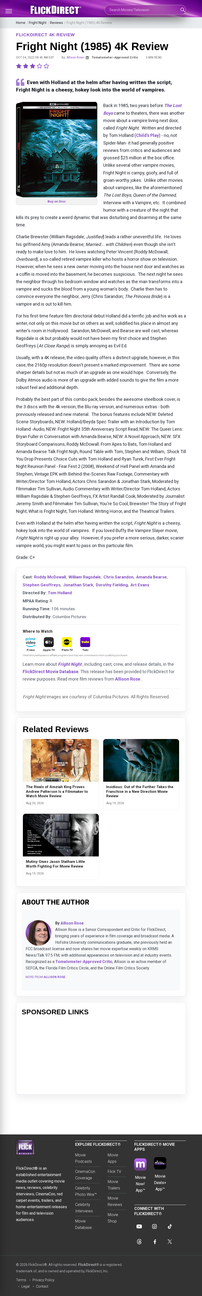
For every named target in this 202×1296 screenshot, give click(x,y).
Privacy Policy (43, 1280)
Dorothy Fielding (112, 584)
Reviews (56, 23)
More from (45, 977)
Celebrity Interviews (84, 1207)
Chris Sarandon (118, 576)
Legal (25, 1286)
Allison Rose (75, 57)
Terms (21, 1280)
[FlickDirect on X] (170, 1242)
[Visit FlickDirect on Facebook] (154, 1242)
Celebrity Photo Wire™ (86, 1191)
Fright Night (38, 23)
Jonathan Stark (78, 584)
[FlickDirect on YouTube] (139, 1226)
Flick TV (114, 1171)
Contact (42, 1286)
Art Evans (140, 584)
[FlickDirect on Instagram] (154, 1226)
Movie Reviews (115, 1201)
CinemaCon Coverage (85, 1174)
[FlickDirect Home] (56, 10)
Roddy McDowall (50, 576)
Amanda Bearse (151, 576)
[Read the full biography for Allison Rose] (38, 933)
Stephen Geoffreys (41, 584)
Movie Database (83, 1224)
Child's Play (147, 135)
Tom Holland (60, 592)
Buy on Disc (57, 201)
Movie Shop (113, 1217)
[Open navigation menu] (8, 11)
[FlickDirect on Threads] (139, 1242)
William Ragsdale (84, 576)
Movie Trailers (114, 1184)
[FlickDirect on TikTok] (170, 1226)
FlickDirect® (88, 1265)
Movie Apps (113, 1158)
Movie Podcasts (83, 1158)
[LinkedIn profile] (87, 57)
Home (20, 23)
